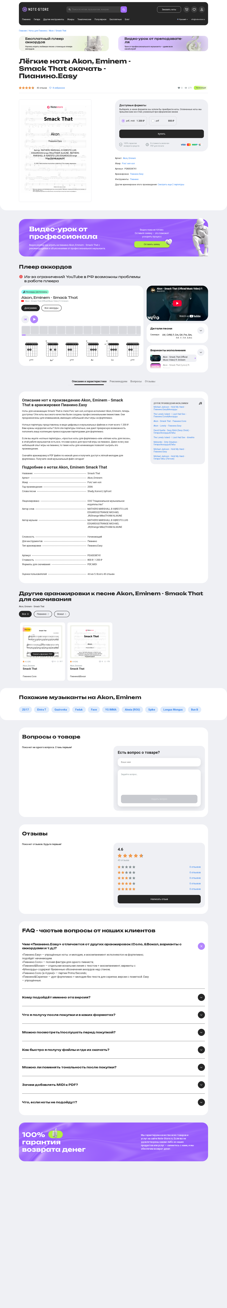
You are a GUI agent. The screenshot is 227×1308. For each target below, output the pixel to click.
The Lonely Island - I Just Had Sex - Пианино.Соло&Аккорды (170, 415)
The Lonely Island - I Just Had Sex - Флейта (174, 437)
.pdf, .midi (130, 120)
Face (94, 709)
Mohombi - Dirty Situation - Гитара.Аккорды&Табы (166, 443)
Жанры (70, 19)
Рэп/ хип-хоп (128, 163)
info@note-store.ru (198, 19)
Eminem (132, 158)
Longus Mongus (173, 709)
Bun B (194, 709)
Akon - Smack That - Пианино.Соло (170, 421)
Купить (161, 134)
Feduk (79, 709)
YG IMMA (110, 709)
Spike (151, 709)
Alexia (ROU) (132, 709)
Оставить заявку (152, 244)
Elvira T (41, 709)
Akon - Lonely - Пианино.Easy (167, 425)
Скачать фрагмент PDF (42, 654)
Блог (127, 19)
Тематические (84, 19)
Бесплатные (116, 19)
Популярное (100, 19)
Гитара (37, 19)
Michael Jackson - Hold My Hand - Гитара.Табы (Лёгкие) (169, 457)
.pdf (157, 120)
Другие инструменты (53, 19)
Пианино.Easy (136, 174)
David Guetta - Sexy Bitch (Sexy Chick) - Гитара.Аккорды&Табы (172, 431)
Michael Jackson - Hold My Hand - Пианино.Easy (169, 450)
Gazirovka (61, 709)
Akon (125, 158)
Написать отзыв (159, 899)
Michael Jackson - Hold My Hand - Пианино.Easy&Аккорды (169, 408)
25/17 (25, 709)
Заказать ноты (169, 9)
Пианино (26, 19)
